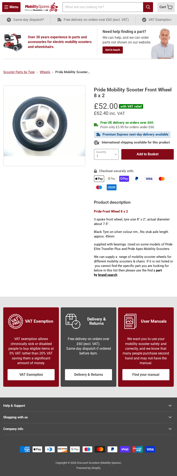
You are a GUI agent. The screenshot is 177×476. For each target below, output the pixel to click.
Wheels (45, 72)
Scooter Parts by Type (19, 72)
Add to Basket (147, 154)
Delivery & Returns (88, 375)
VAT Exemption (31, 375)
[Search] (148, 7)
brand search (107, 275)
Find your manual (145, 375)
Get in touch (112, 49)
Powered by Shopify (88, 468)
